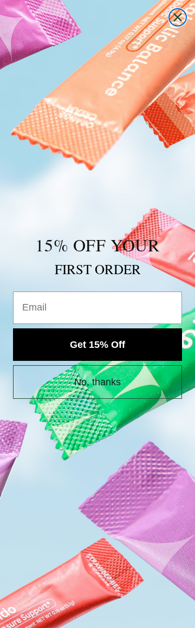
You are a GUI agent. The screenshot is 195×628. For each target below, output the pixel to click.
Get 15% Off (97, 344)
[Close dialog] (177, 17)
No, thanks (97, 382)
